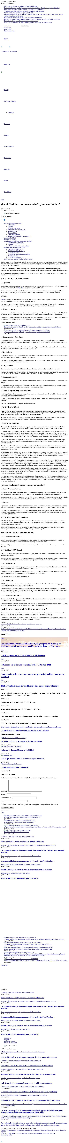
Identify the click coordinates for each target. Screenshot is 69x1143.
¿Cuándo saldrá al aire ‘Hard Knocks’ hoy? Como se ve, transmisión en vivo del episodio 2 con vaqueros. (34, 939)
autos (2, 624)
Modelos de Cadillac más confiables (14, 247)
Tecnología (11, 112)
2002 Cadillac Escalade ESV (16, 249)
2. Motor (10, 226)
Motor (6, 180)
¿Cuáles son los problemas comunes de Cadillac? (18, 241)
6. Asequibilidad (12, 233)
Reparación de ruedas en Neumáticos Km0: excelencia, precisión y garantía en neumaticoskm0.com (32, 327)
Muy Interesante (8, 146)
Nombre (3, 794)
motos (37, 624)
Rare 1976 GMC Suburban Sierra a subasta (16, 832)
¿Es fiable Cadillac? (10, 238)
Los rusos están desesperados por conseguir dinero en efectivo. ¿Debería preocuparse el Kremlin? (31, 8)
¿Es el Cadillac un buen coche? (13, 223)
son (41, 624)
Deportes (6, 169)
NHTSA (20, 288)
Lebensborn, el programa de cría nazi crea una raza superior (21, 21)
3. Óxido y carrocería (14, 228)
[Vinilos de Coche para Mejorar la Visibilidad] (11, 746)
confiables (23, 624)
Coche (14, 624)
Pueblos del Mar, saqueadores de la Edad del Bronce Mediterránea (23, 17)
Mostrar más (4, 965)
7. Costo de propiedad (14, 234)
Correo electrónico (6, 797)
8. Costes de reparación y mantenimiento (19, 236)
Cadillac (9, 624)
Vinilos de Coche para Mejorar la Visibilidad (17, 750)
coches (18, 624)
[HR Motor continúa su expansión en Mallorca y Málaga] (13, 738)
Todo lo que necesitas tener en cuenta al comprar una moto (22, 759)
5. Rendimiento (12, 231)
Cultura (6, 135)
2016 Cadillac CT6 (13, 252)
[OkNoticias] (9, 51)
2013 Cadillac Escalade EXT (16, 257)
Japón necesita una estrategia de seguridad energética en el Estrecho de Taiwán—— (28, 944)
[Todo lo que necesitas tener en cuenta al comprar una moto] (6, 755)
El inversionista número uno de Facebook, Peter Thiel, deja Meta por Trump (29, 1092)
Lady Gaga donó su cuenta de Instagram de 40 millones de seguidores (26, 1083)
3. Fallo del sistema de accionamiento (18, 246)
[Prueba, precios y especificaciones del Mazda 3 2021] (19, 820)
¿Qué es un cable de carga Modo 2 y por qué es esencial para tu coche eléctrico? (27, 332)
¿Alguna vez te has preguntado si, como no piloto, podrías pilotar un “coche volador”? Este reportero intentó (35, 827)
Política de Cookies (9, 1041)
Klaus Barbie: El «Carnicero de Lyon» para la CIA (18, 13)
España (6, 90)
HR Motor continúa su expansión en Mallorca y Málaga (21, 741)
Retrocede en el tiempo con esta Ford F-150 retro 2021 (26, 665)
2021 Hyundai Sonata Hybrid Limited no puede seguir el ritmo (29, 686)
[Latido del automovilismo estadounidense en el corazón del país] (23, 815)
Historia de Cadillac (10, 239)
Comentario (4, 791)
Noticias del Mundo (10, 101)
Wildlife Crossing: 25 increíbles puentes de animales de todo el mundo (24, 11)
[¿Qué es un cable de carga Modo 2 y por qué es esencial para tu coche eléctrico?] (27, 330)
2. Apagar (10, 244)
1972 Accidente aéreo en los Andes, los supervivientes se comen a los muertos (29, 1057)
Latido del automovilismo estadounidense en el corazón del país (22, 817)
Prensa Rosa (7, 158)
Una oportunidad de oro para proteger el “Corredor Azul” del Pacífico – (24, 9)
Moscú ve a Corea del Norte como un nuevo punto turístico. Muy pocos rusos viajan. (28, 22)
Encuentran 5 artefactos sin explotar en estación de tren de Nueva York (27, 1066)
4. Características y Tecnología (16, 229)
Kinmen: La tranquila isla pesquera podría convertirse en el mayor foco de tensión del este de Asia (32, 19)
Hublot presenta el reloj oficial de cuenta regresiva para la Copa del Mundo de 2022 (28, 949)
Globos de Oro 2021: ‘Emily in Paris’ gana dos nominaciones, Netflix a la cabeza (30, 1100)
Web (2, 801)
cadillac (3, 299)
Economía (7, 124)
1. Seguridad (11, 225)
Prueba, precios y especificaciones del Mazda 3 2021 (19, 822)
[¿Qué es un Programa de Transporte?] (11, 764)
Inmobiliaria (7, 192)
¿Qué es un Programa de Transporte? (15, 767)
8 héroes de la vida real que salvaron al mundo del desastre (20, 6)
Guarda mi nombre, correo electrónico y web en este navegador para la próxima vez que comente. (30, 804)
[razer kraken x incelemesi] (34, 1141)
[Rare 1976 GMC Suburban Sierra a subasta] (17, 830)
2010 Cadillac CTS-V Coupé (16, 251)
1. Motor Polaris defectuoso (16, 242)
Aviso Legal (7, 1038)
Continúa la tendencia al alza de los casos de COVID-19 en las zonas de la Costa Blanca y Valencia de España (35, 960)
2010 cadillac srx (13, 256)
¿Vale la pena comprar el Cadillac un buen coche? (18, 259)
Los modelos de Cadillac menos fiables (19, 254)
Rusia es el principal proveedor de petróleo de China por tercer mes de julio (28, 1074)
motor (33, 624)
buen (5, 624)
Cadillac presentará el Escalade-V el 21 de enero (23, 655)
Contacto (6, 1039)
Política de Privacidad (10, 1042)
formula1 (29, 624)
